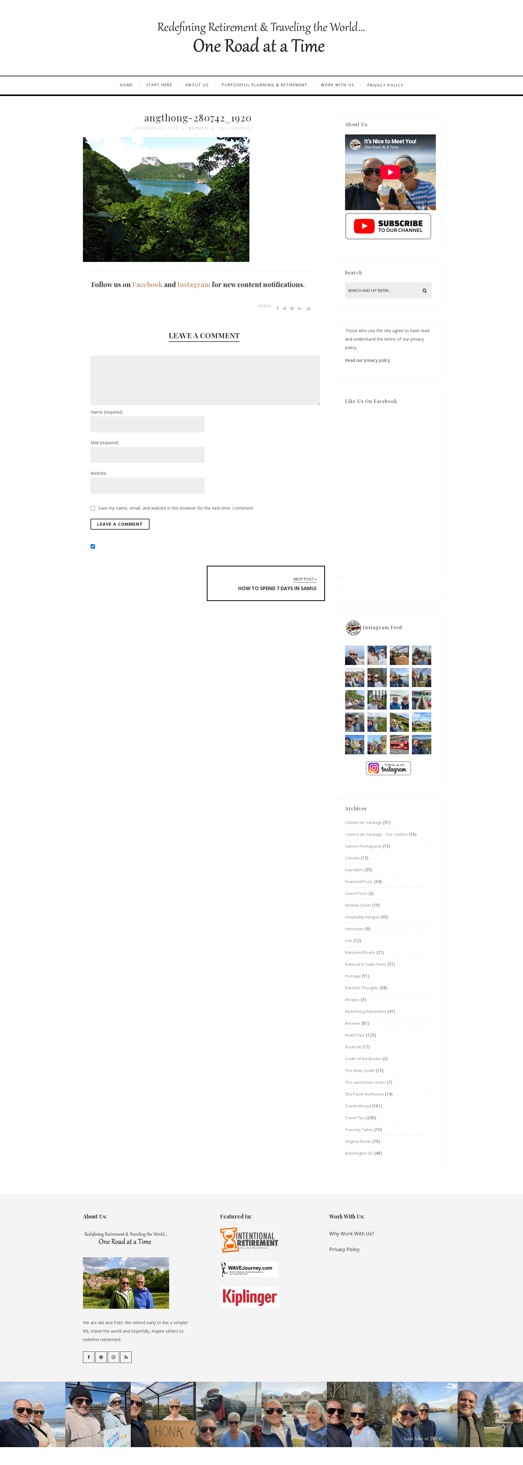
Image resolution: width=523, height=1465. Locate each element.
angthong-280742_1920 (198, 117)
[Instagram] (113, 1357)
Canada (352, 858)
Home (126, 85)
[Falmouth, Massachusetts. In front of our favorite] (354, 677)
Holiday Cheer (358, 905)
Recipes (352, 999)
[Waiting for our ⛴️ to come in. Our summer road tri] (354, 722)
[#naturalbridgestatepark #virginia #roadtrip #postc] (377, 677)
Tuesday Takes (359, 1129)
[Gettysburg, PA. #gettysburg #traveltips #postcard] (354, 699)
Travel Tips (355, 1117)
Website (98, 473)
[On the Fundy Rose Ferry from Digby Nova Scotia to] (399, 699)
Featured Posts (359, 881)
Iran (348, 940)
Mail (104, 442)
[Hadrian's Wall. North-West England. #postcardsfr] (399, 722)
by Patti (199, 128)
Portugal (352, 976)
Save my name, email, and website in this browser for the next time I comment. (176, 508)
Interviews (354, 928)
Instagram (193, 284)
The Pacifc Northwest (364, 1094)
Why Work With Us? (351, 1233)
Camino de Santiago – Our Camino (376, 834)
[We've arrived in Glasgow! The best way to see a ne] (399, 744)
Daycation (354, 869)
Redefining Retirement (365, 1011)
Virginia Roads (358, 1141)
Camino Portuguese (363, 846)
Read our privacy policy (367, 360)
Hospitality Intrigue (362, 917)
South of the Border (363, 1058)
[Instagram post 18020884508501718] (421, 722)
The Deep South (360, 1070)
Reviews (352, 1023)
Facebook (147, 284)
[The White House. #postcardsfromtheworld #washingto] (377, 699)
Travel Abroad (358, 1106)
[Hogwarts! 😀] (377, 744)
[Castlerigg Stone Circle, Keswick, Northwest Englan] (377, 722)
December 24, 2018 (156, 128)
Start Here (159, 85)
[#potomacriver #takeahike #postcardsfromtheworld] (399, 677)
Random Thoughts (362, 987)
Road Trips (355, 1035)
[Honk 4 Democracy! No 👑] (399, 655)
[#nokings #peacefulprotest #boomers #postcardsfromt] (377, 655)
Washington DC (359, 1153)
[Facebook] (88, 1357)
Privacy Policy (385, 85)
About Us (197, 85)
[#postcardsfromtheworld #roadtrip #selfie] (421, 655)
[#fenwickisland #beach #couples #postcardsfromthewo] (354, 655)
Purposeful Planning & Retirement (265, 85)
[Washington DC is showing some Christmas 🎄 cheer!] (421, 677)
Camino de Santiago (363, 822)
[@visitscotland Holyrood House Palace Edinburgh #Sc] (354, 744)
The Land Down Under (365, 1082)
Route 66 (353, 1047)
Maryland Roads (360, 952)
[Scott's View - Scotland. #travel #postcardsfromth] (421, 744)
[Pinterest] (101, 1357)
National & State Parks (365, 964)
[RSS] (126, 1357)
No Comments (236, 128)
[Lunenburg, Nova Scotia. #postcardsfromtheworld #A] (421, 699)
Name (106, 412)
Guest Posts (356, 893)
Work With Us (337, 85)
